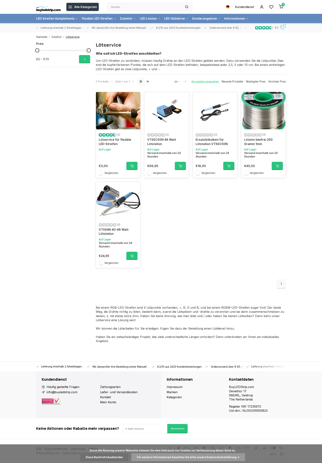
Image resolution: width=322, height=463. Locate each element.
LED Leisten (148, 18)
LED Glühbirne (174, 18)
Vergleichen (111, 173)
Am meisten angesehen (205, 81)
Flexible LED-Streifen (97, 18)
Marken (172, 392)
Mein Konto (108, 402)
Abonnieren (177, 428)
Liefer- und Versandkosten (119, 392)
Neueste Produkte (232, 81)
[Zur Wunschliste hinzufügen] (134, 97)
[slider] (37, 50)
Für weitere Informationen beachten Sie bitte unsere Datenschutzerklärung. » (188, 457)
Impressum (174, 387)
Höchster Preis (277, 81)
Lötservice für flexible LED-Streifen (115, 142)
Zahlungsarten (110, 387)
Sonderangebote (204, 18)
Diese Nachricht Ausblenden (104, 457)
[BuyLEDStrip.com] (48, 7)
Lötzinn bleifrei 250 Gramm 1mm (258, 142)
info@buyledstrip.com (62, 392)
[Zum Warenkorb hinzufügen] (132, 166)
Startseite (41, 36)
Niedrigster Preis (256, 81)
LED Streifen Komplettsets (55, 18)
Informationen (234, 18)
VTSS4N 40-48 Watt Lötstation (113, 232)
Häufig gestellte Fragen (63, 387)
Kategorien (174, 397)
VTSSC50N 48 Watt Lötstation (161, 142)
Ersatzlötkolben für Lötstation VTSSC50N (212, 142)
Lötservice (73, 36)
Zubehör (126, 18)
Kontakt (105, 397)
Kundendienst (244, 7)
